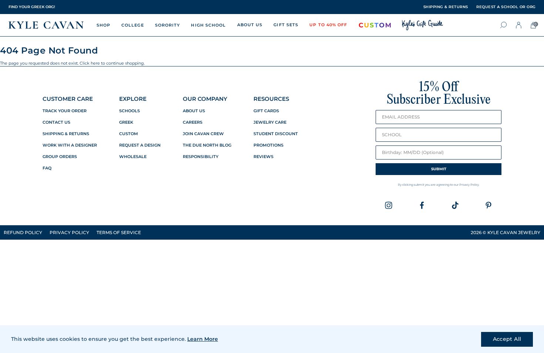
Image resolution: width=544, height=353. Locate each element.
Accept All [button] (507, 339)
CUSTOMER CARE (68, 99)
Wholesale (133, 157)
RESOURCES (271, 99)
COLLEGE (132, 25)
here (95, 63)
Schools (129, 111)
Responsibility (200, 157)
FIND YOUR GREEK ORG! (32, 6)
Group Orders (60, 157)
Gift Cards (266, 111)
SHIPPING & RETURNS (445, 7)
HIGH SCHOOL (208, 25)
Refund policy (23, 232)
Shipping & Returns (66, 134)
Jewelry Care (269, 122)
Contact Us (56, 122)
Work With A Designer (70, 145)
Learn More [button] (202, 339)
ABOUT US (250, 24)
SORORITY (167, 25)
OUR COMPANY (205, 99)
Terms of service (119, 232)
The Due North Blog (207, 145)
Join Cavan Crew (203, 134)
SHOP (103, 25)
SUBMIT (438, 169)
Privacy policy (69, 232)
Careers (192, 122)
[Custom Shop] (375, 25)
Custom (128, 134)
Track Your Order (65, 111)
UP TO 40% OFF (328, 24)
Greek (126, 122)
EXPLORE (133, 99)
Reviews (263, 157)
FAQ (47, 168)
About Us (194, 111)
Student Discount (275, 134)
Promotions (268, 145)
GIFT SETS (285, 24)
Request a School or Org (506, 7)
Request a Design (140, 145)
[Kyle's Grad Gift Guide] (422, 25)
